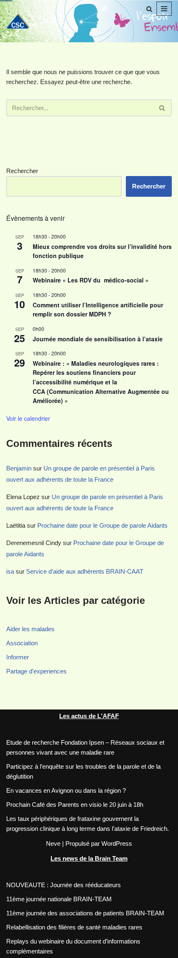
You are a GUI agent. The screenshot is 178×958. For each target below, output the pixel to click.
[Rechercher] (149, 9)
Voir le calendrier (28, 418)
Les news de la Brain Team (89, 858)
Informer (17, 657)
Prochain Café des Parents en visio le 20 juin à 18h (74, 804)
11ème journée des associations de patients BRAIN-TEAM (85, 913)
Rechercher (22, 170)
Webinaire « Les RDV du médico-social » (92, 280)
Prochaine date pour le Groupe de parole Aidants (102, 525)
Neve (53, 843)
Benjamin (18, 468)
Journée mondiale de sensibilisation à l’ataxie (98, 339)
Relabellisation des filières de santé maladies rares (74, 927)
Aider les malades (30, 628)
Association (22, 643)
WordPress (116, 843)
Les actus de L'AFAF (89, 715)
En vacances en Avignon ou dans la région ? (66, 790)
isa (10, 571)
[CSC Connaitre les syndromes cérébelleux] (20, 21)
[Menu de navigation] (164, 9)
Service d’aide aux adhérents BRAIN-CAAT (84, 571)
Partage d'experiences (36, 671)
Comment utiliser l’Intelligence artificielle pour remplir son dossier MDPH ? (98, 310)
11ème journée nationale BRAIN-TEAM (59, 898)
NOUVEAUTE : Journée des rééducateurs (63, 884)
